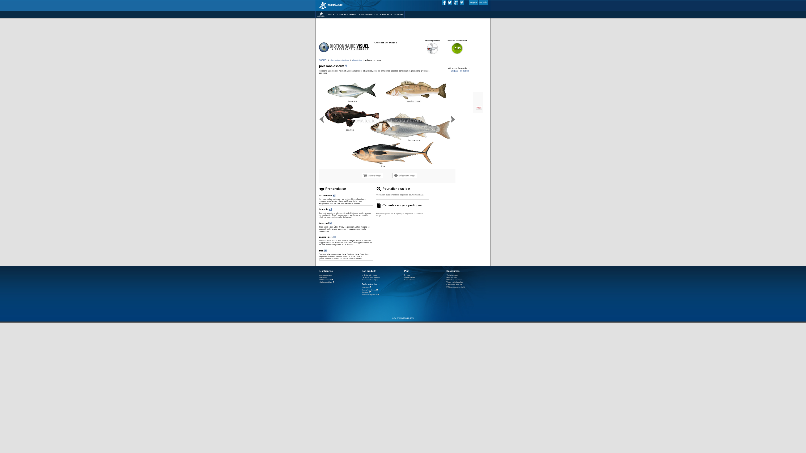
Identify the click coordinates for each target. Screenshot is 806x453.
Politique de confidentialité (455, 287)
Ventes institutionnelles (454, 282)
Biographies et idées (369, 290)
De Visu (407, 275)
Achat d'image (451, 277)
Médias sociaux (409, 277)
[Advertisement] (403, 27)
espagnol (464, 70)
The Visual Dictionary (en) (371, 277)
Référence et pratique (369, 295)
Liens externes (409, 280)
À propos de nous (325, 275)
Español (483, 2)
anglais (454, 70)
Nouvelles (323, 277)
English (473, 2)
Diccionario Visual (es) (370, 280)
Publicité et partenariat (454, 280)
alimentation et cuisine (339, 60)
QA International (325, 280)
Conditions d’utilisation (454, 284)
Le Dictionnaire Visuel (369, 275)
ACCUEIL (323, 60)
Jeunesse (365, 292)
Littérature (365, 287)
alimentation (357, 60)
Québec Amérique (325, 282)
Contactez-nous (452, 275)
